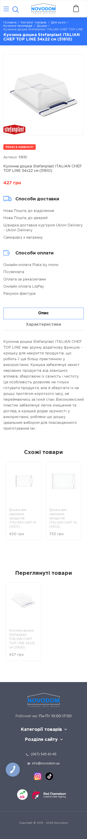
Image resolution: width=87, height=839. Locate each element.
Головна (10, 22)
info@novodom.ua (46, 763)
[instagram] (38, 776)
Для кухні (58, 22)
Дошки (42, 26)
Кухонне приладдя (17, 26)
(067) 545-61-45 (43, 754)
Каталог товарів (34, 22)
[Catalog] (6, 9)
